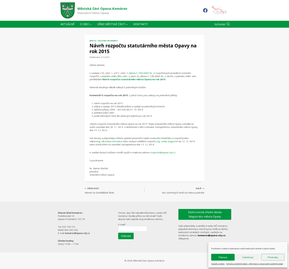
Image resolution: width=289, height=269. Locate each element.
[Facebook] (205, 10)
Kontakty (141, 24)
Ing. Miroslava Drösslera (109, 141)
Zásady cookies (218, 264)
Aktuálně (68, 24)
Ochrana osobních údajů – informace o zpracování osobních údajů (254, 264)
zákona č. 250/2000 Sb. (140, 72)
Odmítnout (247, 257)
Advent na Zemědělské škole (99, 190)
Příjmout (222, 257)
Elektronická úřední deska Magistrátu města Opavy (205, 214)
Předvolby (272, 257)
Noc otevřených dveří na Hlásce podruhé (183, 190)
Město (93, 41)
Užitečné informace (108, 41)
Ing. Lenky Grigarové (167, 141)
